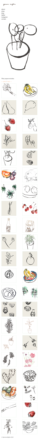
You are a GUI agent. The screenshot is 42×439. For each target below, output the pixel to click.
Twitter (3, 15)
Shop (2, 11)
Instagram (4, 17)
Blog (2, 13)
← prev (3, 81)
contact (3, 19)
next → (9, 81)
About (3, 9)
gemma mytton (8, 4)
